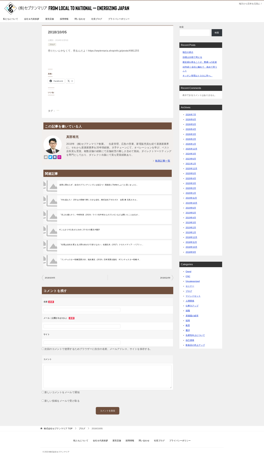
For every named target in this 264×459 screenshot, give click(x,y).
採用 (188, 320)
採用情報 (64, 19)
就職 (188, 310)
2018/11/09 (165, 278)
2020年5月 (191, 173)
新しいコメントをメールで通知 (62, 392)
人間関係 (190, 301)
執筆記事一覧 (162, 161)
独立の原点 (188, 52)
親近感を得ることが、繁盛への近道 (200, 62)
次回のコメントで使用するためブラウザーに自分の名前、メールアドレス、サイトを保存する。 (98, 349)
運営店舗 (49, 19)
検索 (181, 27)
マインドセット (193, 296)
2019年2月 (191, 227)
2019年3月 (191, 222)
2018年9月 (191, 252)
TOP (58, 428)
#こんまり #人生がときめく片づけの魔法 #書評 (79, 230)
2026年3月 (191, 134)
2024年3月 (191, 153)
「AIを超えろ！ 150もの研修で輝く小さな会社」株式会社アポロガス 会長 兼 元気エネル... (98, 200)
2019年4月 (191, 217)
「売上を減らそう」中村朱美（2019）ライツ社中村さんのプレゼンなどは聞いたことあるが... (99, 215)
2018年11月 (191, 242)
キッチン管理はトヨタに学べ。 (198, 75)
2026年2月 (191, 139)
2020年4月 (191, 178)
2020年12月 (191, 168)
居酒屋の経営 (192, 315)
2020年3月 (191, 183)
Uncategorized (193, 281)
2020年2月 (191, 188)
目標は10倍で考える (192, 57)
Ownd (188, 271)
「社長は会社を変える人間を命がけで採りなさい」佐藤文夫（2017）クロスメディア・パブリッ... (101, 245)
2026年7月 (191, 114)
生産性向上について (195, 335)
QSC (188, 276)
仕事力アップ (192, 306)
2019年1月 (191, 232)
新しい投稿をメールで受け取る (62, 401)
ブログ (52, 44)
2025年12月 (191, 149)
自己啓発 (190, 340)
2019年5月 (191, 213)
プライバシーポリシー (119, 19)
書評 (188, 330)
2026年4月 (191, 129)
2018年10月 (191, 247)
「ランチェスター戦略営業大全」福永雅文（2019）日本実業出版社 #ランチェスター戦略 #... (99, 259)
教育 (188, 325)
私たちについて (10, 19)
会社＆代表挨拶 (31, 19)
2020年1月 (191, 193)
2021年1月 (191, 163)
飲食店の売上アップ (195, 345)
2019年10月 (191, 203)
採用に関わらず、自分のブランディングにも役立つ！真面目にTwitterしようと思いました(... (98, 185)
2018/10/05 (50, 278)
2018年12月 (191, 237)
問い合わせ (80, 19)
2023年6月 (191, 159)
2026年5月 (191, 124)
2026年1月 (191, 144)
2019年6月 (191, 208)
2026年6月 (191, 119)
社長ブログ (96, 19)
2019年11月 (191, 198)
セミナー (190, 286)
